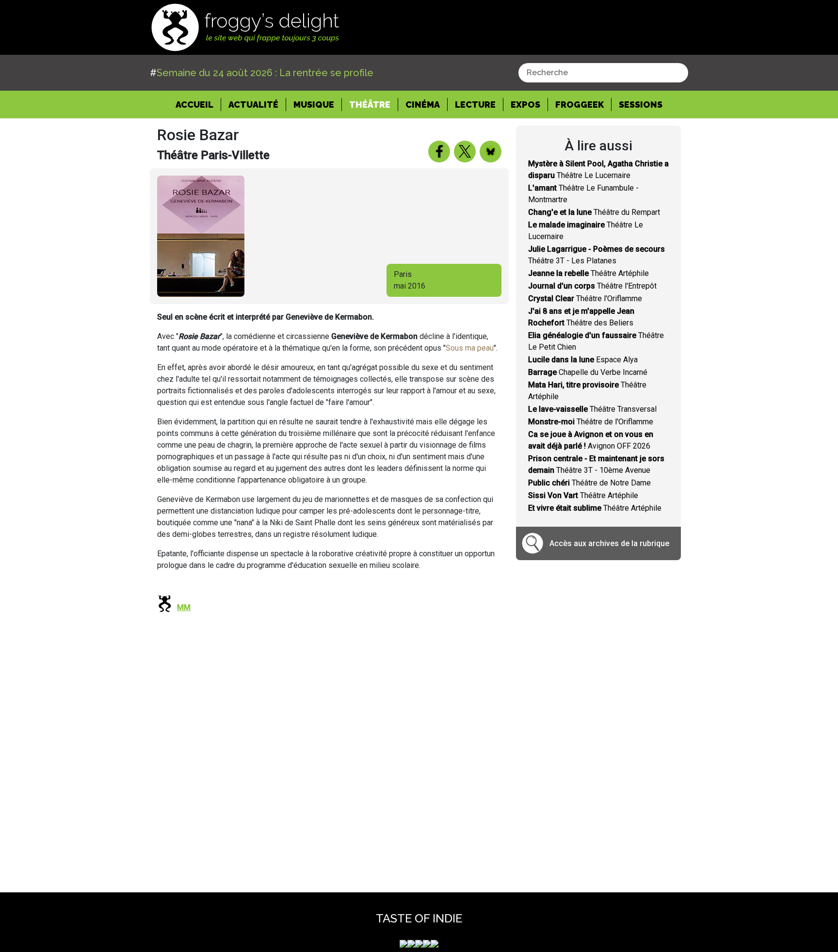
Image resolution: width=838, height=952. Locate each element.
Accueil (198, 104)
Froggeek (579, 104)
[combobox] (603, 72)
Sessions (640, 104)
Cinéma (422, 104)
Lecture (475, 104)
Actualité (253, 104)
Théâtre (369, 104)
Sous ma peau (470, 348)
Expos (525, 104)
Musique (313, 104)
